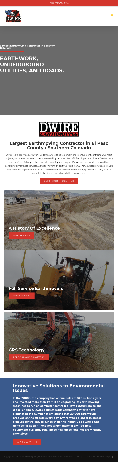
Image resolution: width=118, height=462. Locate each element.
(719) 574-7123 (87, 457)
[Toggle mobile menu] (112, 14)
